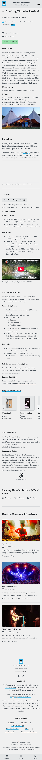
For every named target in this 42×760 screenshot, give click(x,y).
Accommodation (29, 22)
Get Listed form (10, 688)
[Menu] (39, 4)
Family (23, 102)
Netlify (28, 742)
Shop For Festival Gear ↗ (11, 391)
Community (24, 97)
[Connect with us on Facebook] (19, 676)
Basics (5, 416)
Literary (23, 100)
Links (12, 24)
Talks (5, 104)
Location (14, 22)
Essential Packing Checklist (26, 383)
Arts (16, 97)
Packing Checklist (12, 729)
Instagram (20, 498)
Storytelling (7, 97)
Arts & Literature (9, 90)
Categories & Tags (18, 726)
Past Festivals (9, 732)
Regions (24, 723)
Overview (8, 22)
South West (7, 599)
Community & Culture (26, 90)
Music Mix (32, 102)
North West (7, 641)
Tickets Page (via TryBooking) (28, 207)
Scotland (6, 556)
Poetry (20, 104)
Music (14, 556)
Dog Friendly (30, 104)
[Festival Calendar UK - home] (4, 4)
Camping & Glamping (11, 102)
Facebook (33, 498)
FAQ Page (26, 153)
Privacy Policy (15, 744)
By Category (30, 706)
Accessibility (6, 24)
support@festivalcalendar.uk (20, 697)
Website (8, 498)
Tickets (21, 22)
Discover (6, 17)
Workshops (13, 100)
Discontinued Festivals (29, 732)
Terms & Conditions (25, 744)
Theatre (13, 104)
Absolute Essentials (26, 418)
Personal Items (8, 418)
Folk (5, 100)
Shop (27, 729)
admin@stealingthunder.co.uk (13, 447)
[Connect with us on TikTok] (23, 676)
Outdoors (35, 97)
